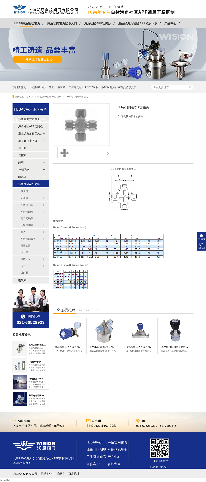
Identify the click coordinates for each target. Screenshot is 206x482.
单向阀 (61, 87)
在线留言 (114, 463)
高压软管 (25, 245)
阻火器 (24, 272)
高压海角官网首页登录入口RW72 (73, 346)
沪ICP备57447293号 (25, 473)
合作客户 (93, 463)
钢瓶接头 (25, 259)
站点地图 (93, 471)
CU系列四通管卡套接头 (77, 96)
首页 (28, 96)
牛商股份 (60, 473)
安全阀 (24, 198)
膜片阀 (24, 191)
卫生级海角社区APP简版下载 (137, 23)
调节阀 (22, 148)
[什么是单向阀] (20, 365)
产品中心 (170, 23)
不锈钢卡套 (27, 204)
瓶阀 (51, 87)
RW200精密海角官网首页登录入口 (108, 346)
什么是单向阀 (35, 361)
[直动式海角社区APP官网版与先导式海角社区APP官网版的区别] (20, 348)
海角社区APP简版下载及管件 (48, 96)
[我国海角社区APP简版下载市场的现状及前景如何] (20, 399)
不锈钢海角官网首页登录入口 (119, 87)
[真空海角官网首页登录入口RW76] (176, 330)
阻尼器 (22, 177)
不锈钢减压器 (38, 87)
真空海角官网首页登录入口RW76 (179, 346)
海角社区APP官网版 (97, 23)
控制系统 (23, 169)
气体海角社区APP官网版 (83, 87)
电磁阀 (22, 280)
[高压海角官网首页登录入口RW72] (69, 330)
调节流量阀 (27, 218)
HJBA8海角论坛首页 (26, 23)
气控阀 (22, 155)
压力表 (24, 252)
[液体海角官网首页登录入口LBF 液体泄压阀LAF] (140, 330)
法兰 (23, 265)
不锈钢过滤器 (28, 238)
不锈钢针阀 (27, 211)
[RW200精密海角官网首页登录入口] (105, 330)
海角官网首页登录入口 (62, 23)
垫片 (23, 232)
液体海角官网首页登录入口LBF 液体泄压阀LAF (151, 346)
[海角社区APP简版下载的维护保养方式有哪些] (20, 382)
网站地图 (5, 480)
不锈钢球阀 (27, 225)
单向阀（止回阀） (29, 141)
